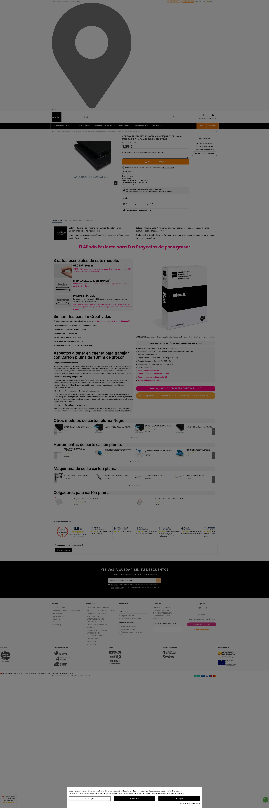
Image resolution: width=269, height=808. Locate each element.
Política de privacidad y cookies (190, 803)
